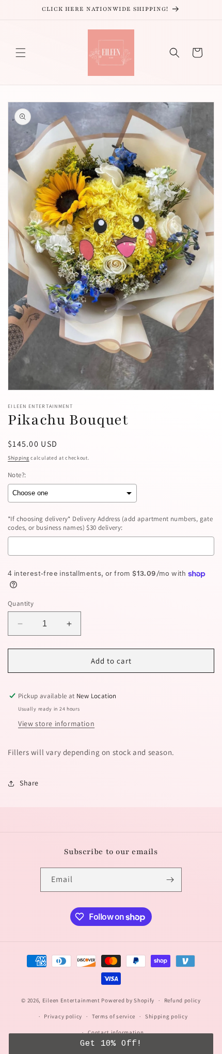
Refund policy (182, 1000)
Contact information (116, 1032)
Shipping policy (166, 1016)
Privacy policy (63, 1016)
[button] (20, 52)
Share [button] (29, 783)
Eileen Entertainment (72, 1000)
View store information (56, 723)
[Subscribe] (169, 880)
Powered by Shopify (127, 1000)
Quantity (21, 603)
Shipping (18, 457)
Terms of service (113, 1016)
